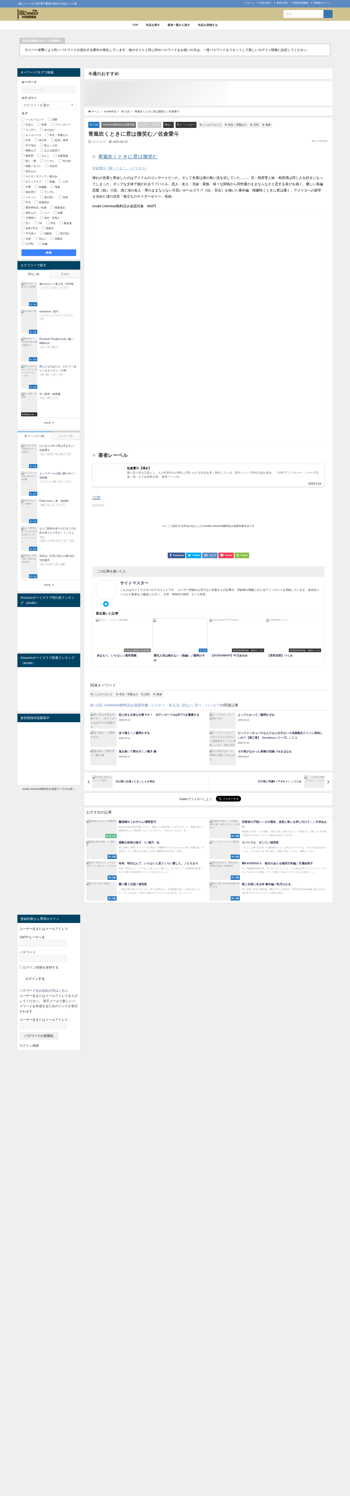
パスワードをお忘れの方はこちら (43, 990)
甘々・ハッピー (186, 124)
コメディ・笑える (149, 124)
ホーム (250, 3)
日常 (256, 124)
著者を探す (282, 3)
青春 (268, 124)
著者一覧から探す (179, 24)
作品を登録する (208, 24)
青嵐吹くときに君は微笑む (128, 156)
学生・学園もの (237, 124)
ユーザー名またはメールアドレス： (45, 1019)
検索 (49, 252)
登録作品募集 (301, 3)
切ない (168, 124)
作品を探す (265, 3)
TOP (135, 24)
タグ (24, 113)
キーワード (29, 82)
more (47, 422)
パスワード (27, 952)
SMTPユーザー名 (32, 937)
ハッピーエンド (212, 124)
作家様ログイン (321, 3)
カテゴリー (29, 97)
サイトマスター (320, 141)
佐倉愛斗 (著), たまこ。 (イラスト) (119, 168)
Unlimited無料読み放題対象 (119, 124)
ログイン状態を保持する (40, 967)
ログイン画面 (29, 1045)
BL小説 (94, 124)
